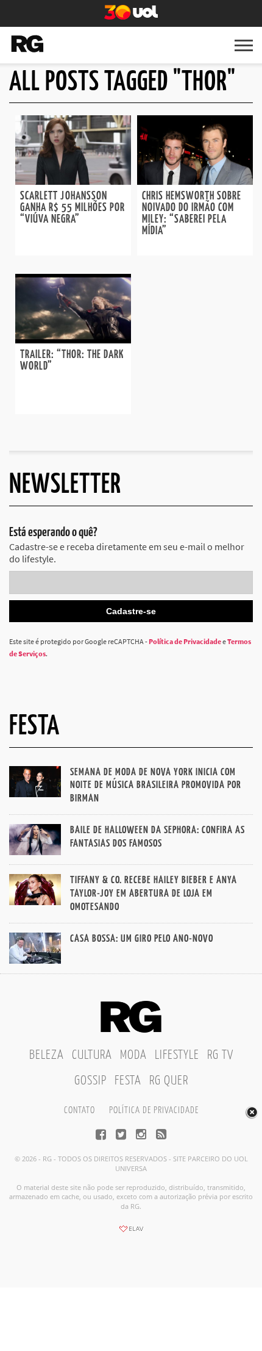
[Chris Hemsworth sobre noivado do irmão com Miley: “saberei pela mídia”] (195, 181)
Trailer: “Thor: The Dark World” (72, 360)
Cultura (92, 1055)
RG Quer (168, 1081)
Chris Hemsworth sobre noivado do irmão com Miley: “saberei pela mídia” (191, 214)
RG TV (220, 1055)
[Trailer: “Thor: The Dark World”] (73, 340)
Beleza (46, 1055)
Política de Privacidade (185, 641)
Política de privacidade (154, 1110)
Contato (79, 1110)
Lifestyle (177, 1055)
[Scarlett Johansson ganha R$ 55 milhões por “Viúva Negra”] (73, 181)
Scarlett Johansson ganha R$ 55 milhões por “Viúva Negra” (72, 208)
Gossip (90, 1081)
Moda (133, 1055)
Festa (128, 1081)
